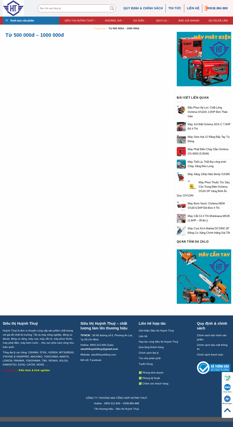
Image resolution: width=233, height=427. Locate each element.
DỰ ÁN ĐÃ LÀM (218, 20)
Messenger (227, 403)
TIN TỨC (174, 8)
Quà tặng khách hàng (151, 347)
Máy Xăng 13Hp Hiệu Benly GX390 (209, 174)
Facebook (95, 360)
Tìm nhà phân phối (150, 358)
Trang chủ (99, 28)
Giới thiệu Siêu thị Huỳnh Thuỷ (156, 330)
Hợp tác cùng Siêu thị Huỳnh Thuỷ (158, 341)
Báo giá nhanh (189, 20)
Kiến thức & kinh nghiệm (34, 370)
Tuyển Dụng (146, 363)
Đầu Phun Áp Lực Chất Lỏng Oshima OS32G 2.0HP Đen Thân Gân (208, 112)
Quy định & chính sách (143, 8)
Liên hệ (193, 8)
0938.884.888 (218, 8)
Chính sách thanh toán (210, 354)
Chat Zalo (227, 392)
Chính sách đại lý (149, 352)
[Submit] (111, 8)
